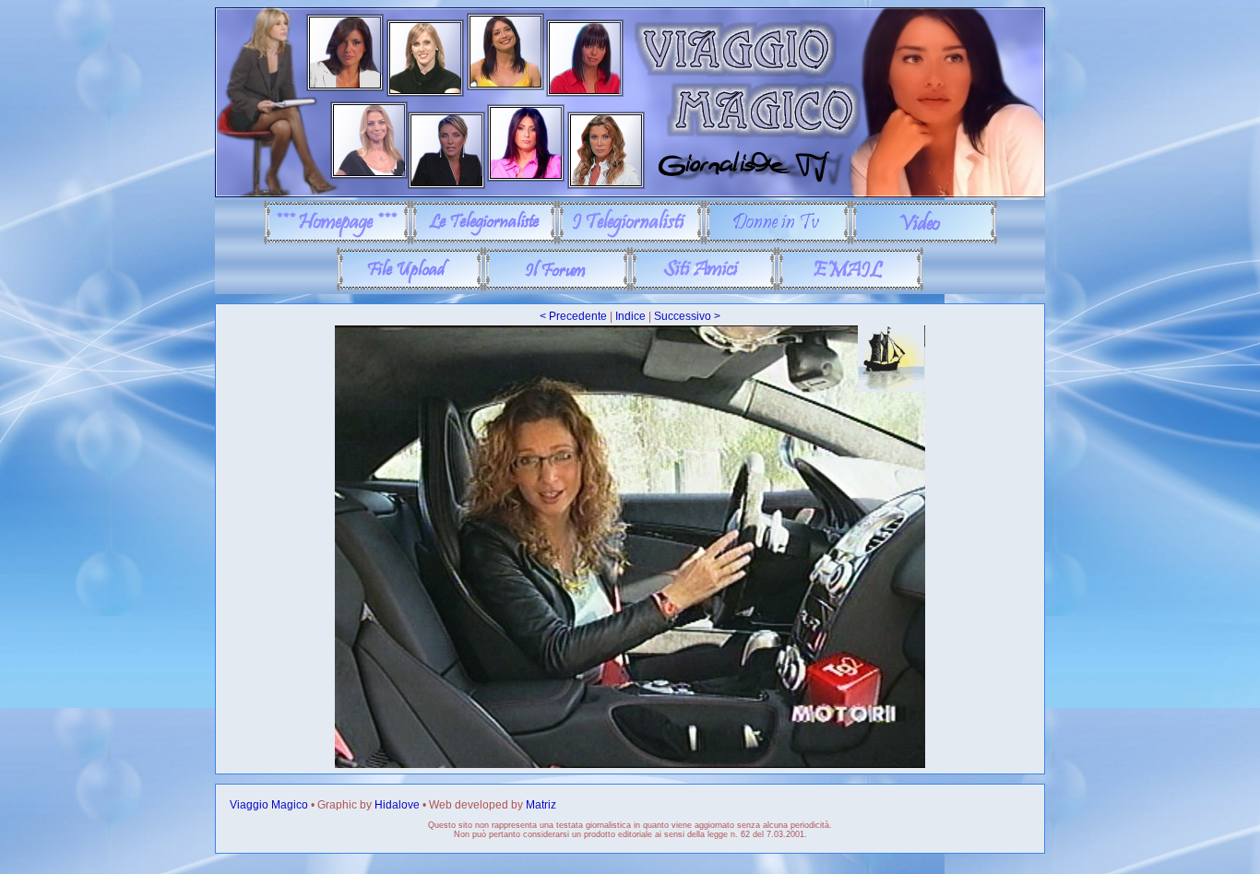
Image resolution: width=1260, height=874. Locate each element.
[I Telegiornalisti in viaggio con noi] (630, 240)
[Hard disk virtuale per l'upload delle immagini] (410, 287)
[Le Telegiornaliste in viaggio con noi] (483, 240)
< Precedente (573, 316)
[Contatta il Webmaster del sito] (850, 287)
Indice (630, 316)
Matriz (541, 804)
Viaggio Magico (269, 804)
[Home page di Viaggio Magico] (337, 240)
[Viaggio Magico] (630, 193)
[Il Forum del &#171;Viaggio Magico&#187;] (556, 287)
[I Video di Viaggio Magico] (923, 240)
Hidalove (397, 804)
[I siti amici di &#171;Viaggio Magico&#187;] (703, 287)
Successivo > (687, 316)
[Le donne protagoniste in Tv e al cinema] (777, 240)
